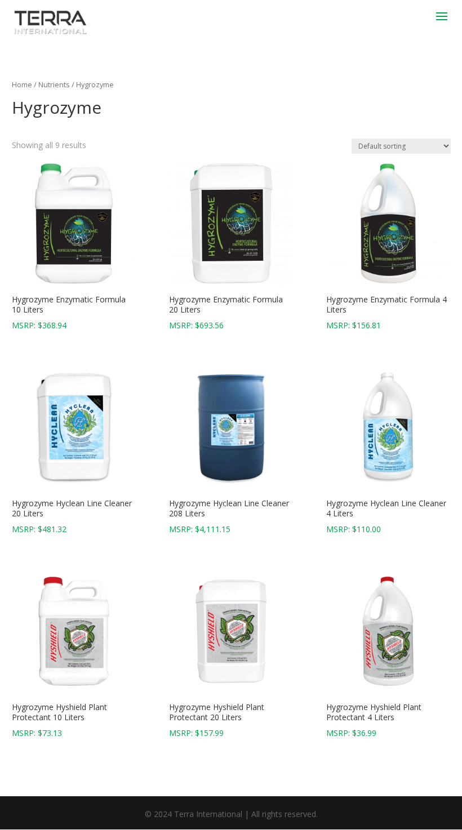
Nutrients (54, 84)
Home (22, 84)
